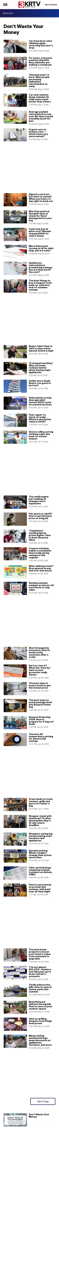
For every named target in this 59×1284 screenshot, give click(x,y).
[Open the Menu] (5, 4)
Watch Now (50, 5)
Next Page (43, 1101)
